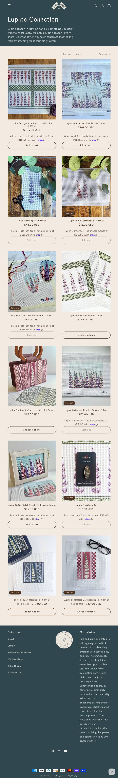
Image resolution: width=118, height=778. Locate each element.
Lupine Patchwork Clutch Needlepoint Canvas (31, 410)
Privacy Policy (14, 672)
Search (11, 639)
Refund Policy (14, 666)
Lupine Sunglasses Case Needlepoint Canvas (86, 600)
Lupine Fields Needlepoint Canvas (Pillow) (86, 410)
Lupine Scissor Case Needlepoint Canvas (32, 315)
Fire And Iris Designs (54, 776)
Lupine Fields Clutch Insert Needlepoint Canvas (32, 505)
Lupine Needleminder (86, 505)
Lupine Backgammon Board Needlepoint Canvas (32, 124)
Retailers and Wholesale (19, 652)
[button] (9, 5)
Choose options (86, 335)
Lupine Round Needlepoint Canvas (86, 220)
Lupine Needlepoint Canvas (32, 220)
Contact (11, 645)
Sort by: (67, 54)
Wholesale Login (15, 659)
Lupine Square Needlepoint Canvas (32, 600)
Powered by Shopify (69, 776)
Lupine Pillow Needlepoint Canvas (86, 315)
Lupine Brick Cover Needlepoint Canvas (86, 123)
